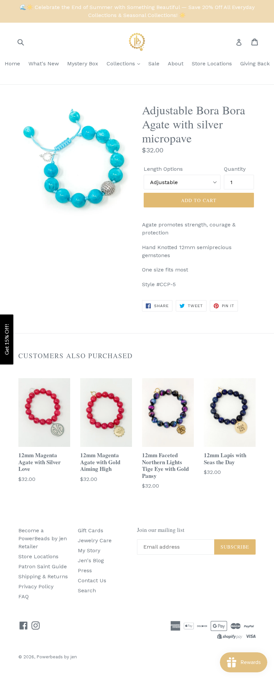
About (175, 63)
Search (87, 590)
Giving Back (255, 63)
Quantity (235, 169)
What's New (43, 63)
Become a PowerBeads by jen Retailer (42, 538)
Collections (122, 63)
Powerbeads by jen (56, 656)
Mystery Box (82, 63)
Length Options (163, 169)
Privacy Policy (35, 586)
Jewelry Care (95, 540)
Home (12, 63)
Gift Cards (90, 530)
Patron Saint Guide (42, 566)
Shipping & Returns (43, 576)
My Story (89, 550)
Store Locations (212, 63)
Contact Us (92, 580)
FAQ (23, 596)
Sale (153, 63)
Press (85, 570)
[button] (6, 339)
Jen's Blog (91, 560)
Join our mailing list (160, 530)
